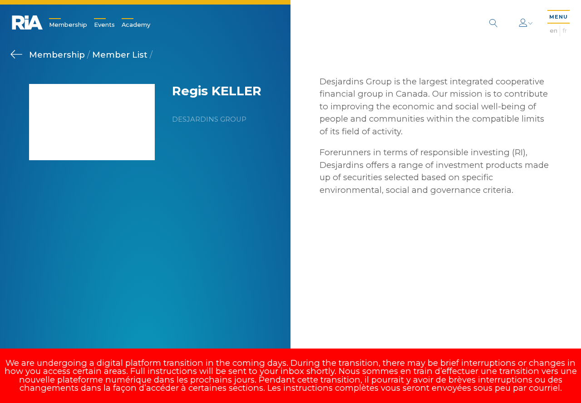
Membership (68, 24)
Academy (136, 24)
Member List (121, 54)
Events (104, 24)
